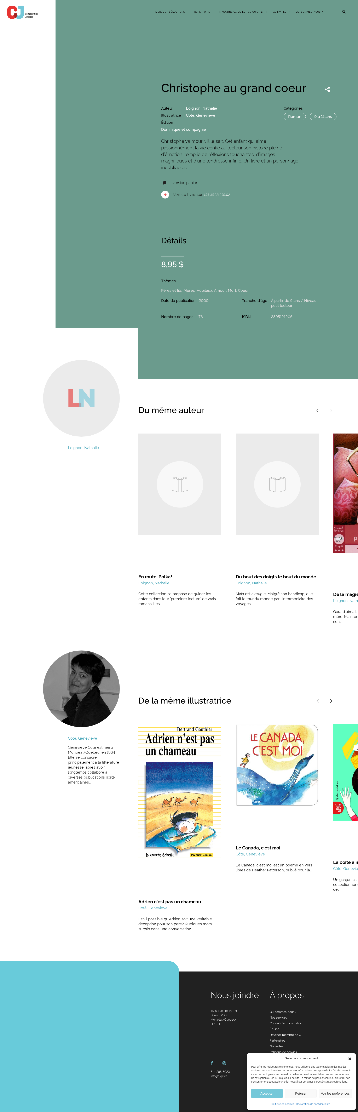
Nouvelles (276, 1046)
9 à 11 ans (323, 116)
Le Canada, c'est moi (258, 847)
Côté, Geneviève (200, 115)
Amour (220, 290)
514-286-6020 (220, 1071)
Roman (294, 116)
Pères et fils (171, 290)
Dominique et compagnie (183, 129)
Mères (189, 290)
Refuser (300, 1093)
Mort (232, 290)
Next (331, 410)
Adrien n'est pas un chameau (169, 901)
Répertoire (202, 12)
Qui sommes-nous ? (309, 12)
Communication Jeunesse (22, 12)
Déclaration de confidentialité (313, 1104)
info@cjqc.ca (219, 1076)
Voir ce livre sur (201, 194)
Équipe (274, 1029)
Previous (318, 410)
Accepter (266, 1093)
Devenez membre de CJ (286, 1035)
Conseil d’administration (286, 1023)
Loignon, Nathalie (201, 108)
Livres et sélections (170, 12)
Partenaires (277, 1040)
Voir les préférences (335, 1093)
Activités (280, 12)
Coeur (243, 290)
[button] (350, 1058)
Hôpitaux (204, 290)
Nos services (278, 1017)
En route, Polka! (155, 576)
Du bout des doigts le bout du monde (276, 576)
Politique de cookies (282, 1104)
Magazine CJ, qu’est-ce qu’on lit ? (243, 12)
